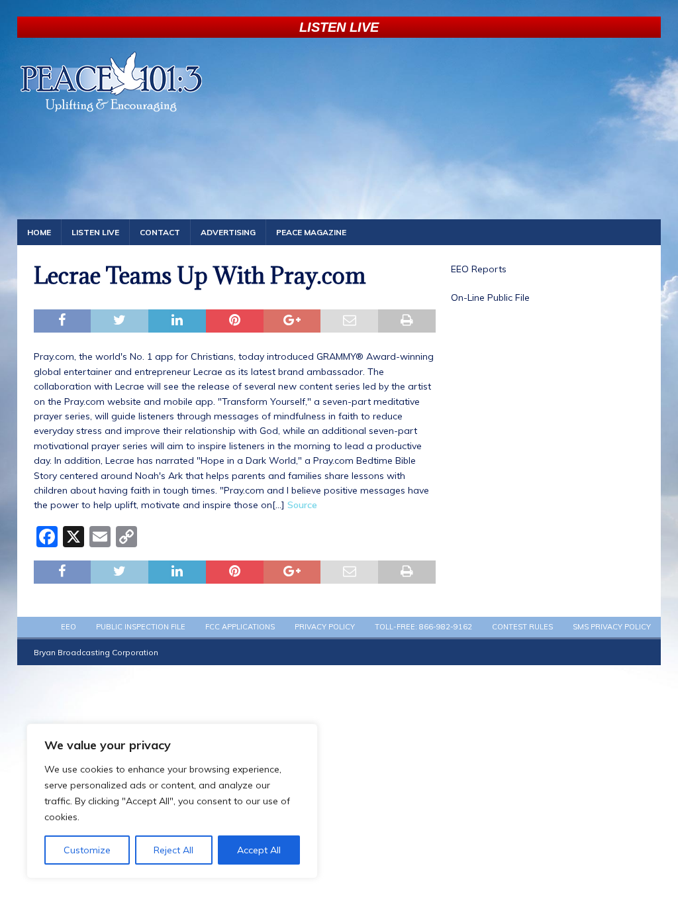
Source (302, 505)
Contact (160, 232)
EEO (68, 626)
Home (39, 232)
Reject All (173, 850)
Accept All (259, 850)
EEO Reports (479, 269)
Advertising (228, 232)
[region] (172, 800)
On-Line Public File (490, 297)
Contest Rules (522, 626)
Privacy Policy (325, 626)
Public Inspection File (140, 626)
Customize (87, 850)
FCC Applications (240, 626)
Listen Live (95, 232)
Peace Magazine (311, 232)
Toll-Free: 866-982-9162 (423, 626)
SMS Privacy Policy (612, 626)
